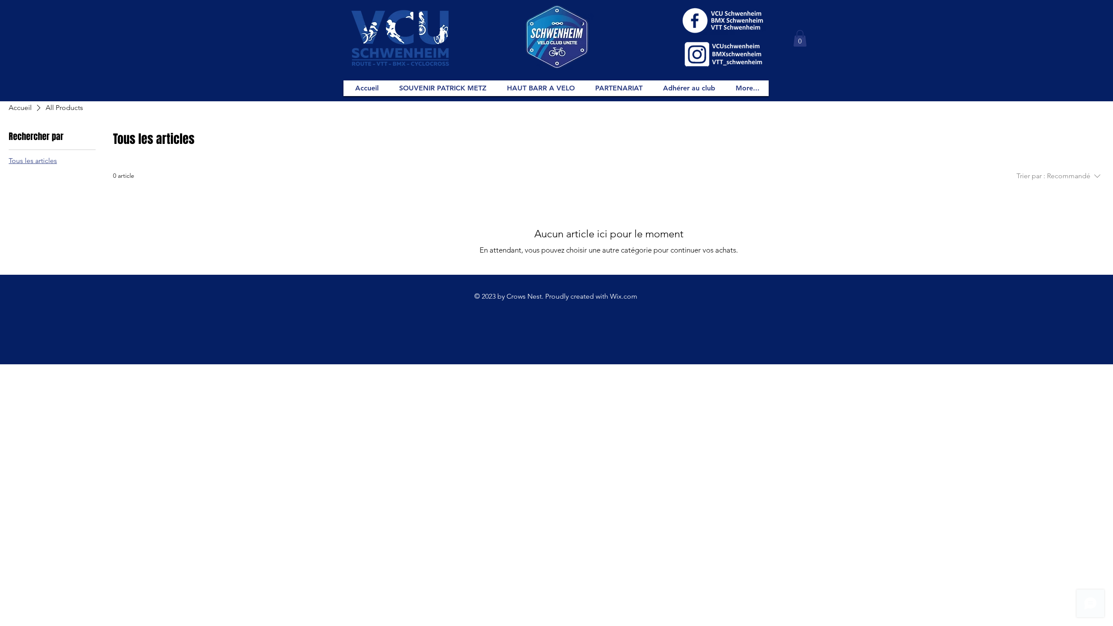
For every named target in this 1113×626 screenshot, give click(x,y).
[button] (800, 38)
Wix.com (623, 296)
